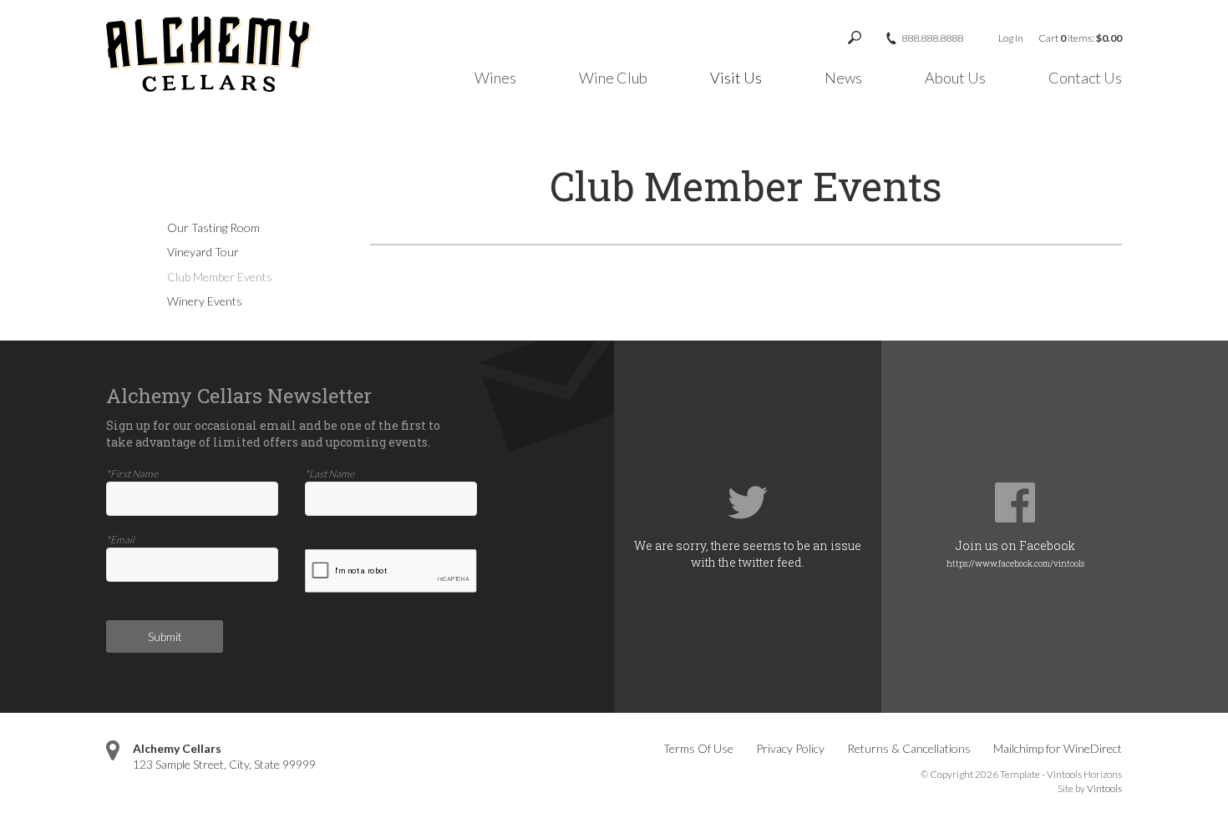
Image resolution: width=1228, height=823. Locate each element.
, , (224, 764)
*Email (120, 539)
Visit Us (736, 77)
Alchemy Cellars (177, 748)
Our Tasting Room (213, 227)
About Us (955, 77)
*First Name (132, 473)
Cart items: (1080, 38)
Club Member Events (219, 277)
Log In (1010, 38)
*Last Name (329, 473)
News (843, 77)
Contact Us (1085, 77)
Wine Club (613, 77)
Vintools (1104, 788)
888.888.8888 (932, 38)
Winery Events (204, 301)
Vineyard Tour (203, 252)
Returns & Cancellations (909, 748)
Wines (495, 77)
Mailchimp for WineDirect (1057, 748)
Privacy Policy (790, 748)
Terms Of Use (698, 748)
